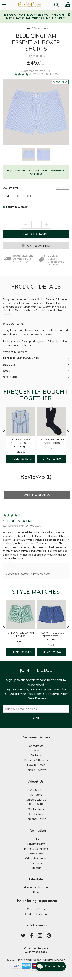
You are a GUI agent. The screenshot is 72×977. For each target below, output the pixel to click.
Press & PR (36, 804)
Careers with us (36, 799)
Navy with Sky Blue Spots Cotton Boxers (51, 636)
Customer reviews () (35, 71)
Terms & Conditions (36, 848)
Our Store (36, 794)
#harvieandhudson (36, 887)
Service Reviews (36, 770)
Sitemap (36, 868)
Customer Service (36, 737)
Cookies (36, 839)
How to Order (36, 765)
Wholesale (36, 853)
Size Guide (62, 188)
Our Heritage (36, 809)
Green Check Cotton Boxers (21, 634)
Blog (36, 892)
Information (36, 830)
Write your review (45, 74)
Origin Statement (36, 858)
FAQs (36, 750)
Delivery (36, 755)
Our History (36, 814)
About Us (36, 781)
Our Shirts (36, 790)
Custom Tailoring (36, 914)
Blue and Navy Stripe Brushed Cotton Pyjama (21, 443)
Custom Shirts (36, 909)
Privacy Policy (36, 844)
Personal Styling (36, 818)
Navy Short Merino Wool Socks (51, 441)
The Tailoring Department (36, 900)
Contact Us (36, 745)
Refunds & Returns (36, 760)
